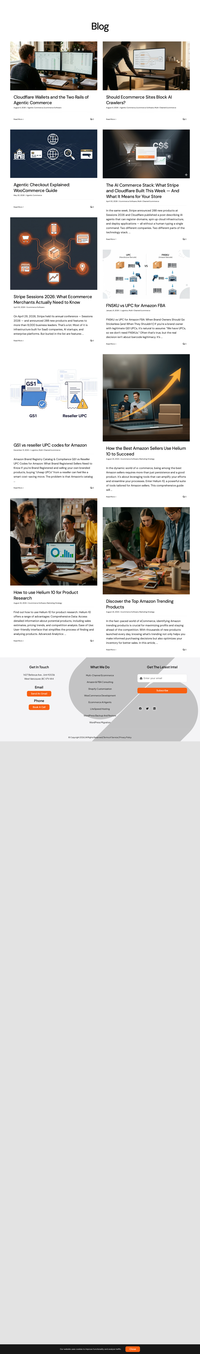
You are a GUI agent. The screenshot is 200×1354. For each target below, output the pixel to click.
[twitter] (147, 708)
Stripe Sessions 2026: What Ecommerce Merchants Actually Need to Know (53, 299)
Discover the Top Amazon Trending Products (139, 604)
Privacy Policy (125, 737)
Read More (18, 119)
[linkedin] (154, 708)
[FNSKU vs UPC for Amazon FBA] (146, 274)
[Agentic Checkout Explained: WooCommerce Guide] (53, 154)
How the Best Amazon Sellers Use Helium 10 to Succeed (146, 451)
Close (133, 1349)
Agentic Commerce (35, 107)
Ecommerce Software (52, 107)
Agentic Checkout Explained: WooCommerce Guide (42, 187)
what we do (100, 667)
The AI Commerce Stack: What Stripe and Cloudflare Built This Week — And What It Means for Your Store (142, 190)
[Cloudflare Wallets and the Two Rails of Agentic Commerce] (53, 65)
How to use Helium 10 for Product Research (46, 595)
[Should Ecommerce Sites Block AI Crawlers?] (146, 65)
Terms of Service (110, 737)
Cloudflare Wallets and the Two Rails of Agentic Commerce (51, 100)
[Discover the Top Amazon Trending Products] (146, 550)
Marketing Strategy (147, 459)
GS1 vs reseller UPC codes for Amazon (50, 445)
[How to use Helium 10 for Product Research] (53, 542)
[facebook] (140, 708)
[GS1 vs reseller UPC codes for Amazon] (53, 394)
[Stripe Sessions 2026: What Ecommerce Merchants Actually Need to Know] (53, 253)
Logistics (124, 310)
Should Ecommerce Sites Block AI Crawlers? (139, 100)
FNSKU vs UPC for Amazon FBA (135, 305)
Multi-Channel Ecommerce (165, 107)
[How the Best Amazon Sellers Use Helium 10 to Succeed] (146, 397)
